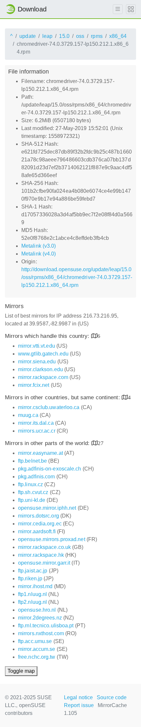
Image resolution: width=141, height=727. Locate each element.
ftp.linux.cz (30, 484)
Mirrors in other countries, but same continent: (63, 397)
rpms (96, 36)
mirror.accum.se (36, 649)
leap (47, 36)
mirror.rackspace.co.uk (44, 547)
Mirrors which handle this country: (48, 336)
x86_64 (118, 36)
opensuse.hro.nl (37, 610)
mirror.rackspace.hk (41, 555)
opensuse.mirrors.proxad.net (51, 539)
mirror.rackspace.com (43, 377)
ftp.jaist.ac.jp (33, 570)
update (27, 36)
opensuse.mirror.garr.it (44, 563)
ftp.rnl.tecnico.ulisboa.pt (46, 625)
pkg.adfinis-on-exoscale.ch (49, 468)
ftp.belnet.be (32, 461)
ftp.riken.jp (30, 578)
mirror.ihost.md (35, 586)
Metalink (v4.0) (38, 253)
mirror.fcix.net (34, 385)
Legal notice (78, 697)
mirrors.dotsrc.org (38, 516)
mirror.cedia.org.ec (40, 523)
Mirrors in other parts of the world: (48, 443)
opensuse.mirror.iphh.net (47, 508)
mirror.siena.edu (37, 361)
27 (101, 443)
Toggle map (21, 671)
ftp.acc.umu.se (35, 641)
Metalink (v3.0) (38, 246)
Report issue (79, 705)
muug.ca (28, 415)
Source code (112, 697)
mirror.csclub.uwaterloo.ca (49, 407)
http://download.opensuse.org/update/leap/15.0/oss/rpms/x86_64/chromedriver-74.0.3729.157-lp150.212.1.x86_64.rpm (76, 277)
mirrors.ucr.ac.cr (36, 431)
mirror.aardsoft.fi (37, 531)
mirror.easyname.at (40, 453)
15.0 (64, 36)
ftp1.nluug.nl (32, 594)
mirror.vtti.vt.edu (36, 346)
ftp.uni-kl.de (31, 500)
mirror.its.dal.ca (36, 423)
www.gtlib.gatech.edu (43, 353)
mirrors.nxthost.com (41, 633)
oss (80, 36)
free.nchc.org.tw (36, 657)
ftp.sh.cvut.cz (33, 492)
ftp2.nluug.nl (32, 602)
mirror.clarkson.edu (40, 369)
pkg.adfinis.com (36, 476)
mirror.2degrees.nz (40, 617)
